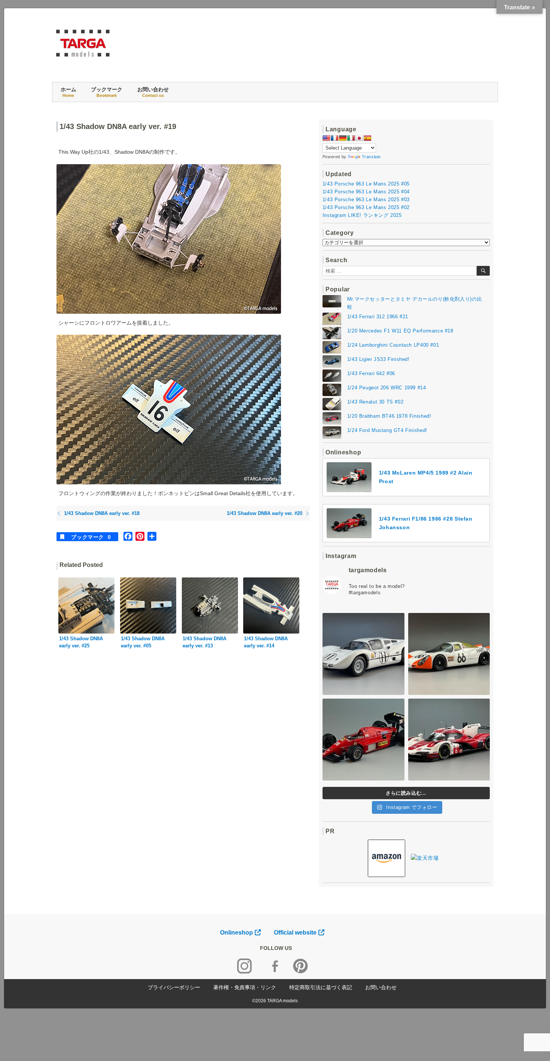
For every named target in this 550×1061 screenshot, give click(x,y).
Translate (371, 156)
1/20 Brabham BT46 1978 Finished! (389, 416)
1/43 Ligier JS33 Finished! (378, 359)
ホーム (68, 92)
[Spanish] (367, 138)
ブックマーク (106, 92)
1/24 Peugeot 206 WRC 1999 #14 (386, 387)
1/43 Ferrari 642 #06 (371, 373)
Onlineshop (236, 932)
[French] (334, 138)
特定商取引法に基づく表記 (320, 987)
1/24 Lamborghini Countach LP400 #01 (393, 345)
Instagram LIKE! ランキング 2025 (362, 215)
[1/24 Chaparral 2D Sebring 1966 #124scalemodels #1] (363, 654)
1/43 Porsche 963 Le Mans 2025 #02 (366, 207)
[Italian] (351, 138)
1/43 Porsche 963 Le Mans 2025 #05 (366, 184)
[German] (342, 138)
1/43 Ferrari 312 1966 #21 (377, 316)
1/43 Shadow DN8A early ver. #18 (102, 513)
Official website (295, 932)
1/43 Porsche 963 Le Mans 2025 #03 (366, 199)
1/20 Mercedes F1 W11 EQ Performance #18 (400, 331)
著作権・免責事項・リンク (244, 987)
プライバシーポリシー (174, 987)
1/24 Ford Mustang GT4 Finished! (387, 430)
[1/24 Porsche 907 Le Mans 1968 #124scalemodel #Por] (449, 654)
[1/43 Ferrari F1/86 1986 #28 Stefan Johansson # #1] (363, 740)
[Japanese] (359, 138)
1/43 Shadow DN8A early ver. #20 (264, 513)
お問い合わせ (153, 92)
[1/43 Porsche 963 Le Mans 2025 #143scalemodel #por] (449, 740)
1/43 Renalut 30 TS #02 (375, 402)
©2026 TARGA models (275, 1000)
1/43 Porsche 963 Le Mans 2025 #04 (366, 191)
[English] (326, 138)
